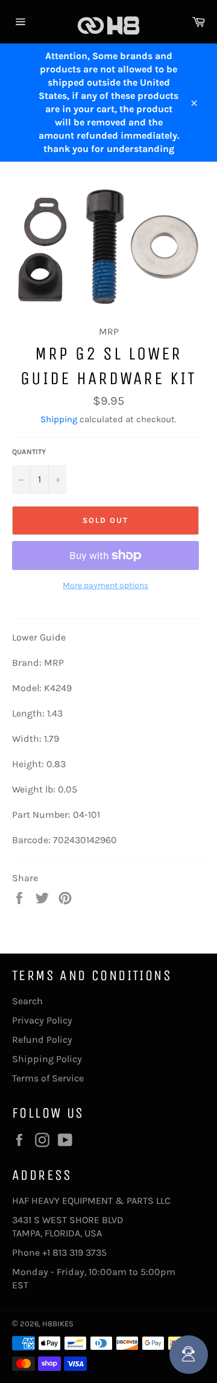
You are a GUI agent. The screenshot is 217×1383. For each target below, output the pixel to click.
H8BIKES (58, 1323)
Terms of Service (48, 1078)
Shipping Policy (47, 1059)
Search (27, 1001)
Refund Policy (42, 1039)
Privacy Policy (42, 1020)
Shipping (58, 419)
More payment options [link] (105, 585)
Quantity (29, 452)
